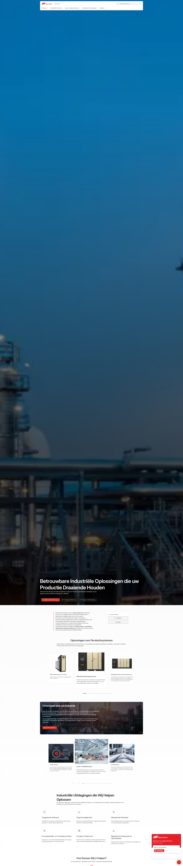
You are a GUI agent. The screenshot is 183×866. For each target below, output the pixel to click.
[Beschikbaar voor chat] (179, 862)
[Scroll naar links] (73, 693)
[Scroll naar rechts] (78, 693)
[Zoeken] (117, 3)
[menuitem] (45, 8)
